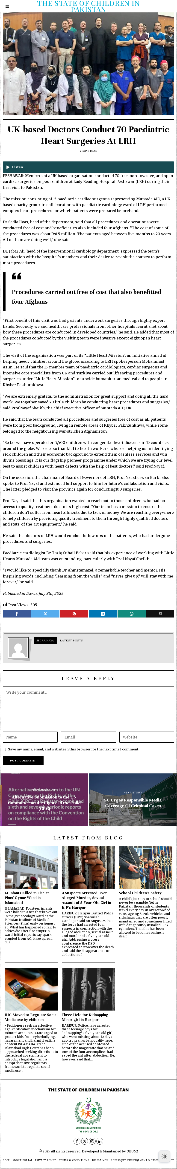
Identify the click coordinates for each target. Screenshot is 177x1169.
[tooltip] (17, 614)
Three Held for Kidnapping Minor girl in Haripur (85, 1017)
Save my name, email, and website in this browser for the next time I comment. (73, 749)
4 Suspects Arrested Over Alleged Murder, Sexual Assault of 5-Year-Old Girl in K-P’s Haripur (86, 900)
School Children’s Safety (140, 892)
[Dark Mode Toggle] (164, 1156)
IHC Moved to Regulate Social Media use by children (31, 1017)
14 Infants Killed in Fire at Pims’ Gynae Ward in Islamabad (27, 897)
